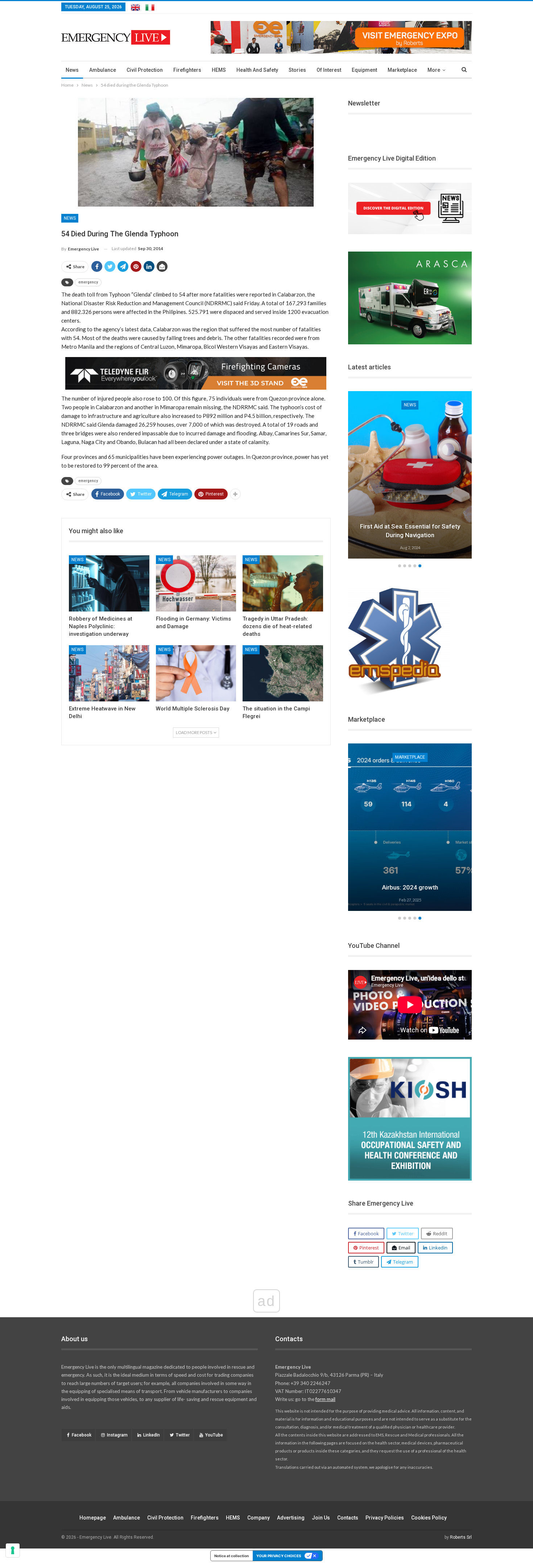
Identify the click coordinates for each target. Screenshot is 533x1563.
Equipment (364, 70)
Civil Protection (145, 70)
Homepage (92, 1518)
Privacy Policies (384, 1518)
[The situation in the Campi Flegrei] (283, 673)
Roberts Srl (461, 1537)
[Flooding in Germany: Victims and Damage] (196, 583)
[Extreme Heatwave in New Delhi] (109, 673)
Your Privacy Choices (278, 1556)
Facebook (81, 1435)
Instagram (117, 1435)
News (72, 70)
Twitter (183, 1435)
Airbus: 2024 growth (410, 887)
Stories (297, 70)
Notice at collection (231, 1556)
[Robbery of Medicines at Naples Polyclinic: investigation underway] (109, 583)
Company (258, 1518)
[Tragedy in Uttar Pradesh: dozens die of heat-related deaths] (283, 583)
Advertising (291, 1518)
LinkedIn (151, 1435)
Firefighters (187, 70)
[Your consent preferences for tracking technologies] (13, 1550)
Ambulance (102, 70)
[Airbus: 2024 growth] (410, 827)
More (433, 70)
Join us (321, 1518)
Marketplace (402, 70)
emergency (88, 282)
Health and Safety (257, 70)
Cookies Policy (429, 1518)
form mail (325, 1399)
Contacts (347, 1518)
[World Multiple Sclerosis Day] (196, 673)
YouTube (214, 1435)
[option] (410, 476)
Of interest (329, 70)
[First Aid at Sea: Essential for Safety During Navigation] (410, 475)
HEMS (219, 70)
